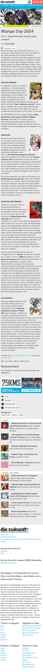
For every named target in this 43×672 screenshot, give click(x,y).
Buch (2, 626)
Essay (3, 650)
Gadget (3, 635)
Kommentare (10, 404)
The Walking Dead (28, 653)
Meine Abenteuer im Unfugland (24, 475)
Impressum (4, 534)
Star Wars (25, 648)
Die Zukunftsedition (29, 630)
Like (6, 396)
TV (2, 630)
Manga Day (35, 50)
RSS (2, 553)
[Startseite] (7, 2)
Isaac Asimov (26, 655)
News (2, 648)
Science (3, 637)
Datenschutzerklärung (8, 537)
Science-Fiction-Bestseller (31, 628)
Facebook (4, 551)
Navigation (30, 2)
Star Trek (25, 650)
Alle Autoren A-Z (28, 635)
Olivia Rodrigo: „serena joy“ (22, 462)
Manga (14, 415)
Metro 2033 (26, 662)
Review (3, 653)
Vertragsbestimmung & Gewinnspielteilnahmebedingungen (21, 539)
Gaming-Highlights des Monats (24, 446)
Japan (21, 415)
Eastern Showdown (19, 511)
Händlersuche (6, 358)
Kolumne (4, 655)
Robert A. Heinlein (28, 667)
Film (2, 628)
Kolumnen (4, 639)
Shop (36, 2)
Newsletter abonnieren (8, 563)
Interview (4, 657)
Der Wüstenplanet (28, 664)
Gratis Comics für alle (20, 503)
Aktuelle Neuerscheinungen (31, 626)
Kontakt (3, 541)
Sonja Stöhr (10, 44)
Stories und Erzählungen (30, 633)
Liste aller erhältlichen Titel (22, 355)
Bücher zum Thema (12, 408)
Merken (8, 400)
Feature (3, 660)
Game (3, 633)
